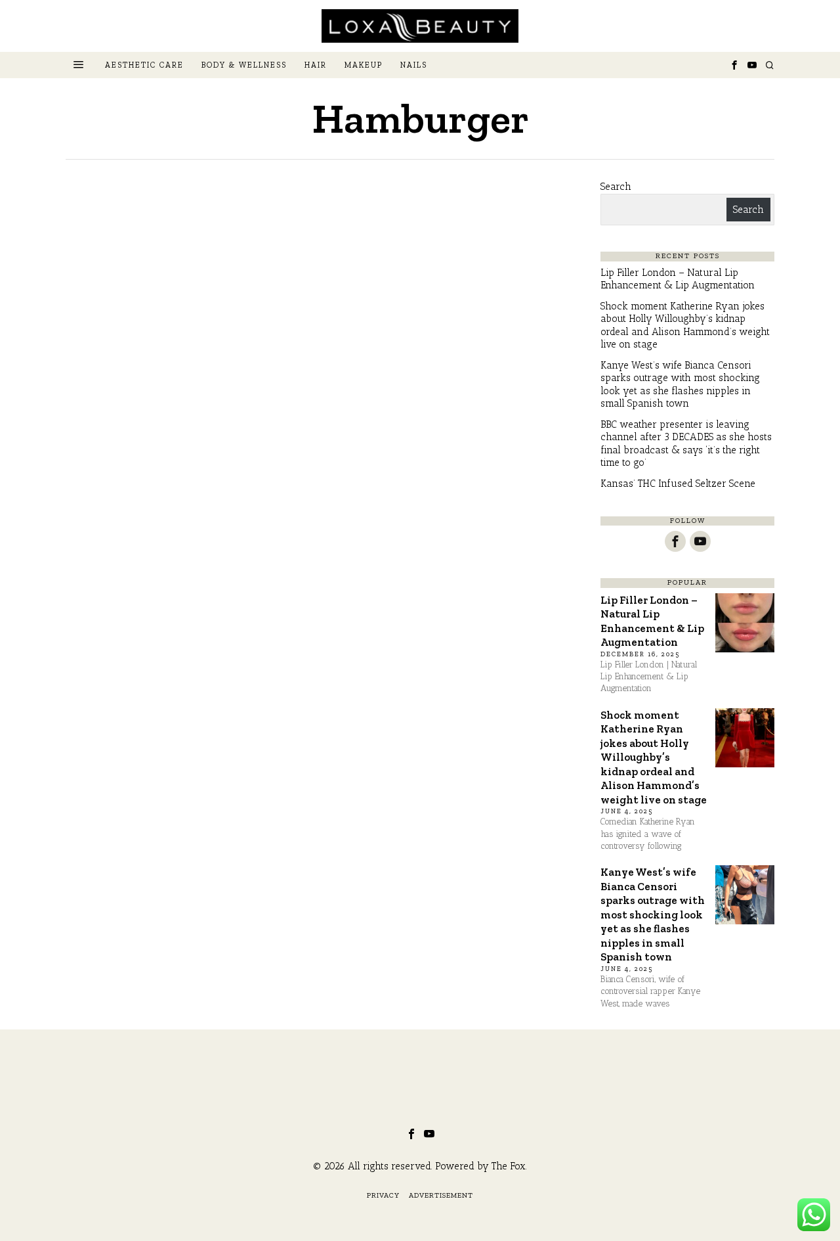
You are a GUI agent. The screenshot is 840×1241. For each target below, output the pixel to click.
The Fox (509, 1166)
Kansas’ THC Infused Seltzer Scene (677, 483)
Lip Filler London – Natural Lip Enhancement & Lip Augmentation (677, 279)
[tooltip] (734, 65)
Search (615, 186)
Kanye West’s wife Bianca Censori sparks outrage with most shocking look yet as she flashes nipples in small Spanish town (680, 384)
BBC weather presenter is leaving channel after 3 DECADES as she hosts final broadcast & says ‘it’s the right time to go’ (686, 443)
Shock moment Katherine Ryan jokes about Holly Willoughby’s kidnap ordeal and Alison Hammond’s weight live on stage (685, 325)
